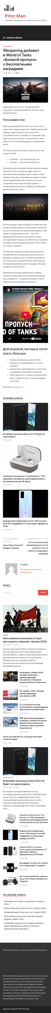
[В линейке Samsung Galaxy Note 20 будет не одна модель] (25, 431)
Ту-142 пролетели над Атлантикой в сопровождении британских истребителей (34, 707)
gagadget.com (18, 387)
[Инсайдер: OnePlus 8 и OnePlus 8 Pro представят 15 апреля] (10, 871)
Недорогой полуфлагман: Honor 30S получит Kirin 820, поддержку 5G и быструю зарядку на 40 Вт (25, 523)
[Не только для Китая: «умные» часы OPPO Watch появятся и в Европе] (10, 884)
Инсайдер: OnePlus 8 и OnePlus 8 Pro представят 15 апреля (34, 864)
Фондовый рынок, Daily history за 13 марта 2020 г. (25, 912)
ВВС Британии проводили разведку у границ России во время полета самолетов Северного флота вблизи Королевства (33, 723)
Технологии (8, 46)
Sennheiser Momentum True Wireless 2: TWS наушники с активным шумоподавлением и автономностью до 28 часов (24, 479)
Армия (5, 635)
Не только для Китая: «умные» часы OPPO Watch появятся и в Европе (34, 878)
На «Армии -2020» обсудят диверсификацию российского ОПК (32, 693)
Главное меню (14, 38)
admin (17, 73)
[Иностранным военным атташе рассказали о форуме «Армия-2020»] (25, 633)
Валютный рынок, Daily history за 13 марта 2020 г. (25, 908)
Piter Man (15, 16)
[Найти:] (25, 592)
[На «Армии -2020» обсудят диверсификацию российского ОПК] (10, 699)
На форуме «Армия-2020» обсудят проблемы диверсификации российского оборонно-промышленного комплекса (33, 677)
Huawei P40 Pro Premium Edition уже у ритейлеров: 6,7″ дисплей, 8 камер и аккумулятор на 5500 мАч (33, 850)
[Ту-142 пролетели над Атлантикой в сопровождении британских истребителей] (10, 713)
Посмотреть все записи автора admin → (31, 570)
